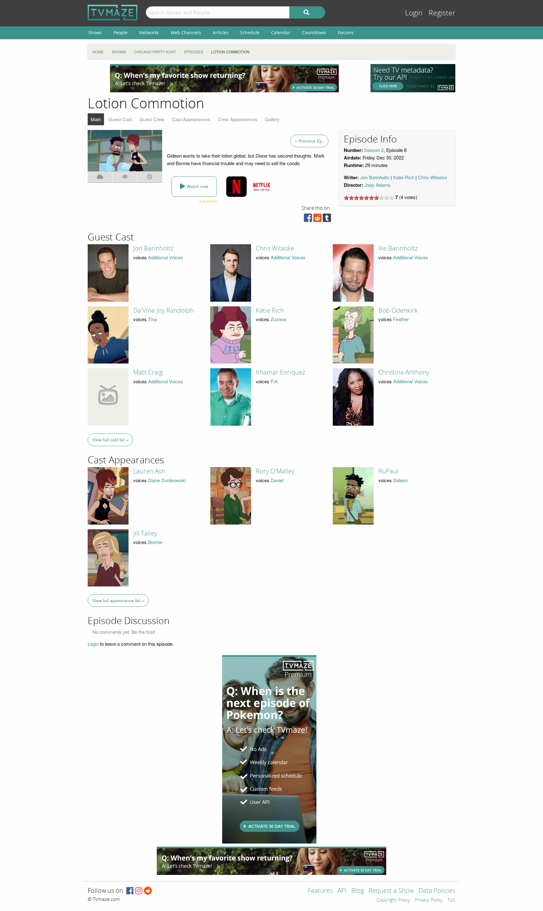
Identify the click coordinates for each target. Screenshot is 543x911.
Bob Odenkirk (398, 310)
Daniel (277, 480)
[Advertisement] (224, 78)
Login (414, 13)
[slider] (369, 197)
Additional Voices (165, 257)
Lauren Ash (149, 471)
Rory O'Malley (275, 471)
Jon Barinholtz (374, 177)
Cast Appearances (191, 119)
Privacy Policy (429, 900)
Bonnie (155, 542)
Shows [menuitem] (95, 32)
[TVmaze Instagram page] (138, 891)
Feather (401, 319)
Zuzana (278, 319)
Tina (152, 319)
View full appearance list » (118, 600)
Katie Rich (403, 177)
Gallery (272, 119)
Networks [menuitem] (149, 32)
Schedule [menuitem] (250, 32)
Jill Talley (145, 533)
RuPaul (388, 471)
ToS (451, 900)
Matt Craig (147, 372)
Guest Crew (152, 119)
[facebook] (308, 219)
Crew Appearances (237, 119)
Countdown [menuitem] (314, 32)
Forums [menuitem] (346, 32)
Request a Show (391, 891)
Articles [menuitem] (220, 32)
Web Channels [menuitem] (186, 32)
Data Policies (437, 891)
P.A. (275, 381)
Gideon (400, 480)
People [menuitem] (120, 32)
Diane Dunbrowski (167, 480)
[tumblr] (327, 219)
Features (320, 891)
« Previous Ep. (309, 141)
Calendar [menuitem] (280, 32)
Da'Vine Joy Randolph (163, 310)
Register (442, 13)
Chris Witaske (432, 177)
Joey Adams (378, 184)
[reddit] (317, 219)
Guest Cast (120, 119)
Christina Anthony (403, 372)
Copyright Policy (393, 900)
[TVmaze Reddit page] (148, 891)
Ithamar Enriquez (280, 372)
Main (96, 119)
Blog (357, 891)
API (342, 891)
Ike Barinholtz (398, 248)
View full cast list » (110, 440)
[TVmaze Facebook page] (130, 891)
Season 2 (374, 150)
